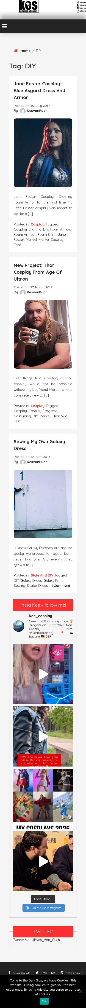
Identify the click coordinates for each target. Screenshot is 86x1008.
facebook (21, 972)
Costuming (22, 416)
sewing (19, 585)
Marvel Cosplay (51, 239)
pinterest (74, 972)
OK (44, 1001)
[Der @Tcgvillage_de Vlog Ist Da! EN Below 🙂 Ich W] (43, 861)
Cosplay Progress (43, 411)
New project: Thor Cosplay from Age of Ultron (38, 272)
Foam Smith (47, 234)
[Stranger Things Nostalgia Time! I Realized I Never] (43, 736)
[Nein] (80, 991)
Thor (17, 245)
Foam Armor (60, 229)
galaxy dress (31, 580)
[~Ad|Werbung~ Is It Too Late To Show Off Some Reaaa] (43, 674)
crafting (35, 229)
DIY (45, 229)
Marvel (31, 239)
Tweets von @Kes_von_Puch (36, 940)
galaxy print (53, 580)
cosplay (20, 229)
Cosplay (37, 224)
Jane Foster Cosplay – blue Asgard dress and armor (39, 90)
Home (25, 50)
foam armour (25, 234)
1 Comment (60, 585)
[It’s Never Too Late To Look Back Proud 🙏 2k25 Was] (43, 799)
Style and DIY (42, 575)
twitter (48, 972)
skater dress (37, 585)
